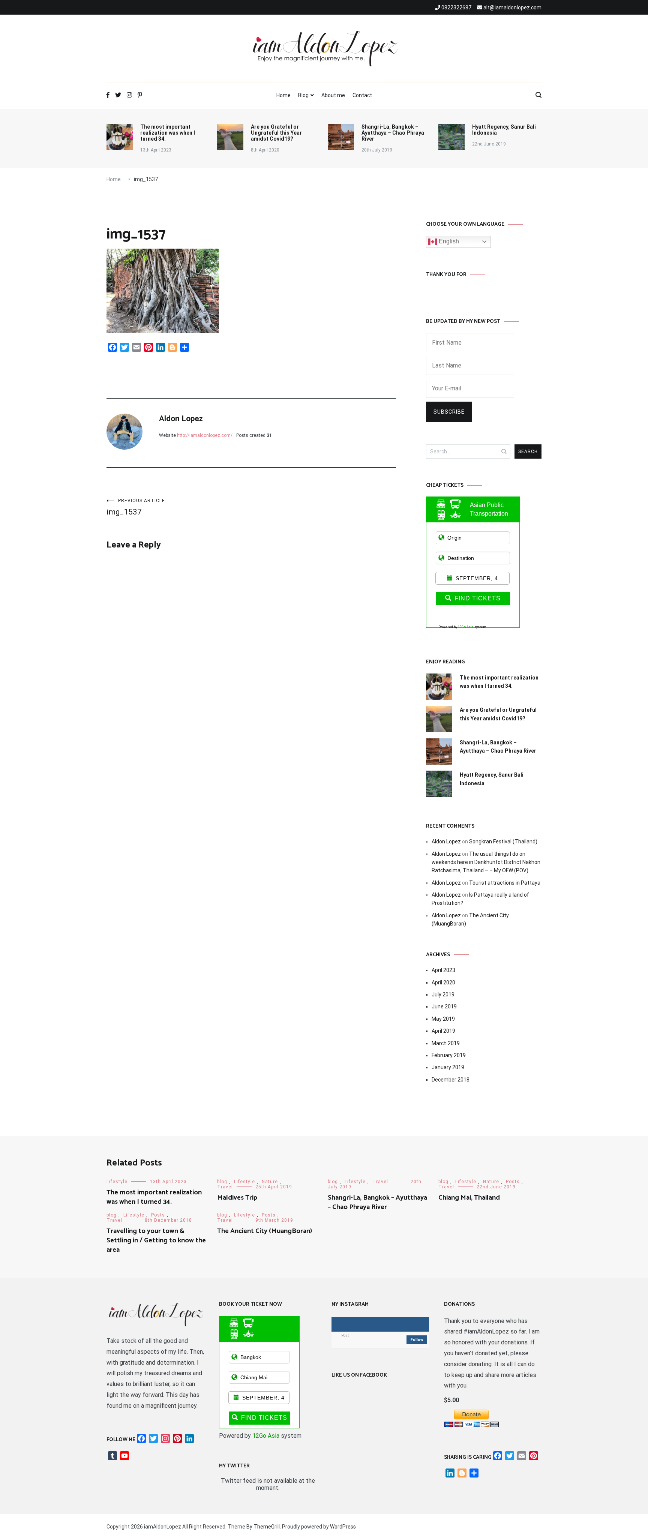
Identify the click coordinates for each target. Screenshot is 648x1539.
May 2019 (443, 1019)
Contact (362, 95)
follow (417, 1340)
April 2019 (443, 1031)
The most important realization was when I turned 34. (167, 133)
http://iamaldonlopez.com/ (204, 435)
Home (283, 95)
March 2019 (446, 1043)
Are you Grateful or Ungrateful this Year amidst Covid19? (276, 133)
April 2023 (443, 970)
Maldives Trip (237, 1197)
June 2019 (444, 1007)
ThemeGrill (267, 1527)
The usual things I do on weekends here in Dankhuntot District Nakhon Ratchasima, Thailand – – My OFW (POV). (486, 862)
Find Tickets (477, 598)
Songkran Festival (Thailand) (503, 841)
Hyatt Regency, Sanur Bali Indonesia (504, 130)
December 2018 (451, 1080)
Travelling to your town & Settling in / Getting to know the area (156, 1241)
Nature (270, 1181)
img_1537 (135, 507)
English (448, 241)
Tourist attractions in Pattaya (504, 883)
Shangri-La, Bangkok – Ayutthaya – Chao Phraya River (393, 133)
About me (333, 95)
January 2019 (448, 1067)
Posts (513, 1181)
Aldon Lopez (180, 418)
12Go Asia (466, 627)
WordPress (343, 1527)
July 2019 (443, 995)
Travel (225, 1187)
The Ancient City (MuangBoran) (264, 1231)
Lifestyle (117, 1181)
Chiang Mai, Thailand (469, 1197)
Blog (303, 95)
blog (222, 1181)
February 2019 (449, 1055)
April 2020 (443, 983)
